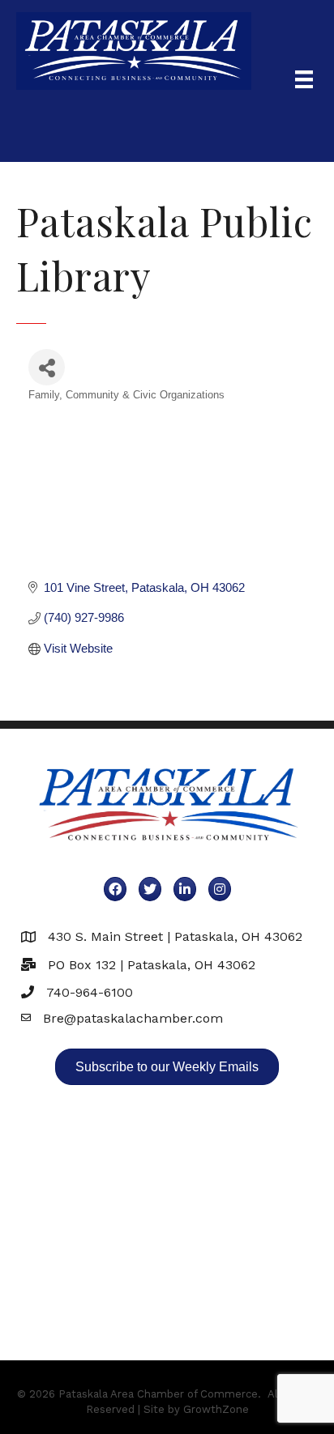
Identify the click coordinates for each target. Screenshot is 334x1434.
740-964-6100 (89, 992)
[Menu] (304, 79)
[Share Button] (46, 367)
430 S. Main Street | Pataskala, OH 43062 (175, 936)
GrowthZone (216, 1409)
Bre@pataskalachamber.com (133, 1018)
